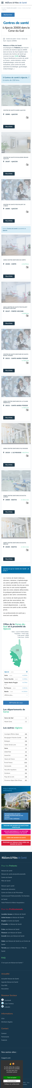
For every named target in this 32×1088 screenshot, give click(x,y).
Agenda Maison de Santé (9, 982)
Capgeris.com (5, 1058)
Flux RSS (4, 985)
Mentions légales (7, 1022)
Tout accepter (11, 1077)
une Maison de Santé (10, 929)
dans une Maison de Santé (12, 936)
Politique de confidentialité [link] (11, 1084)
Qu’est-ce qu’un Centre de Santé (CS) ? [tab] (14, 569)
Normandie (15, 766)
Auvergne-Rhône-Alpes (15, 734)
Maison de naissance (8, 889)
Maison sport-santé (7, 886)
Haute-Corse (15, 721)
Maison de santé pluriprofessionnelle (13, 874)
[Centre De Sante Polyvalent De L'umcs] (16, 189)
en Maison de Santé (13, 914)
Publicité (4, 1040)
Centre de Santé (6, 877)
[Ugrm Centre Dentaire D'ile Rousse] (16, 433)
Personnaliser (11, 1081)
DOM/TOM (15, 752)
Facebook (7, 1000)
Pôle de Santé (5, 881)
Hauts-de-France (15, 759)
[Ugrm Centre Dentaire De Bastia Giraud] (16, 527)
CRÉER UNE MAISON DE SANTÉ (16, 837)
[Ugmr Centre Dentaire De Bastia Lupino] (16, 480)
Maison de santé (6, 871)
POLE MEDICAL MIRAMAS (9, 789)
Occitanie (15, 773)
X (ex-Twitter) (9, 1003)
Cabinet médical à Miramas (12, 810)
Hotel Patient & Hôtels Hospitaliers (12, 902)
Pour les (9, 865)
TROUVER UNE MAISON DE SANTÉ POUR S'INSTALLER (16, 826)
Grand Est (15, 755)
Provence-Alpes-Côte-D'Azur (15, 780)
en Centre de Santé (10, 921)
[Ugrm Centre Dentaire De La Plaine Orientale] (16, 386)
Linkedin (7, 1007)
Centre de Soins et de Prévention (12, 892)
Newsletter (5, 989)
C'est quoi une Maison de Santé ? (12, 963)
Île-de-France (15, 762)
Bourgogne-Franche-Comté (15, 737)
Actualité (5, 973)
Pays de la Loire (15, 777)
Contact (3, 1033)
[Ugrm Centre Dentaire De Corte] (16, 245)
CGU (2, 1018)
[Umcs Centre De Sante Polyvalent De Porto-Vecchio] (16, 292)
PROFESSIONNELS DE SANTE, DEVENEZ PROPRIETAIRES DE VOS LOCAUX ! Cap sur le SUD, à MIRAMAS (14, 816)
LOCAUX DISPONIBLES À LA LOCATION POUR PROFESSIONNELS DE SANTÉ (16, 832)
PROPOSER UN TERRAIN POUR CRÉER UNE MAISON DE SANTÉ (16, 843)
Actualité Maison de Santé (10, 979)
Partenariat (5, 1037)
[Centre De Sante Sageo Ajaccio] (16, 95)
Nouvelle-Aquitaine (15, 769)
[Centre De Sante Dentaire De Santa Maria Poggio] (16, 339)
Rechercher (8, 15)
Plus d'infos (8, 126)
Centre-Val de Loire (15, 745)
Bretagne (15, 741)
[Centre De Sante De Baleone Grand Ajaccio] (16, 142)
